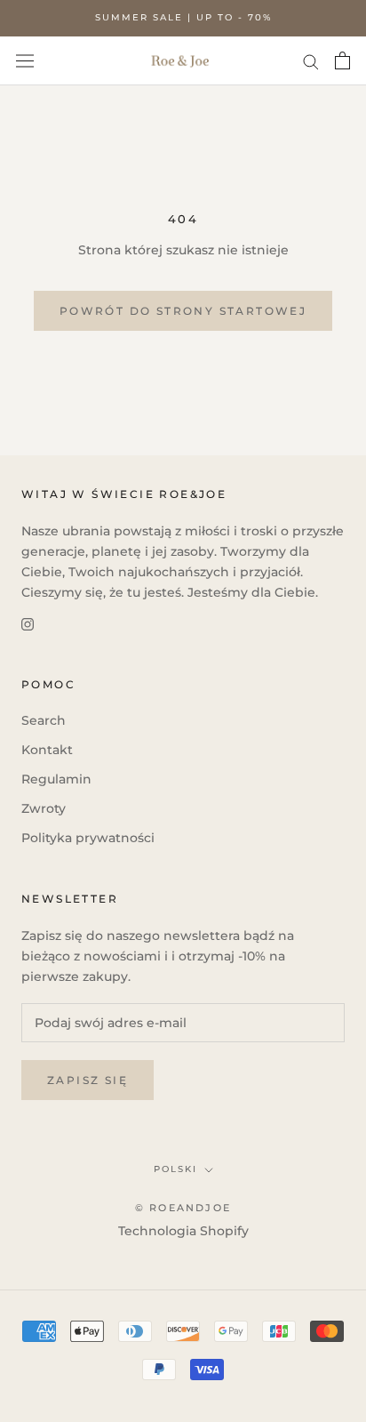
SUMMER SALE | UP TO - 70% (183, 17)
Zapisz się (87, 1080)
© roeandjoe (183, 1207)
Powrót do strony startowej (183, 310)
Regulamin (56, 779)
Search (43, 720)
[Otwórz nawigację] (25, 60)
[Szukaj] (311, 60)
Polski (175, 1169)
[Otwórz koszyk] (342, 60)
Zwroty (43, 808)
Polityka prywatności (88, 838)
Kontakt (47, 750)
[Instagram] (27, 623)
